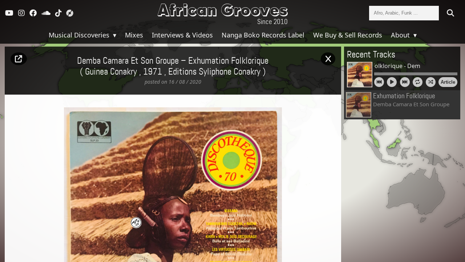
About (401, 35)
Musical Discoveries (80, 35)
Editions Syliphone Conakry (214, 72)
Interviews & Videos (182, 35)
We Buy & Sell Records (347, 35)
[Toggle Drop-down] (113, 35)
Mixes (134, 35)
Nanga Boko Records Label (263, 35)
